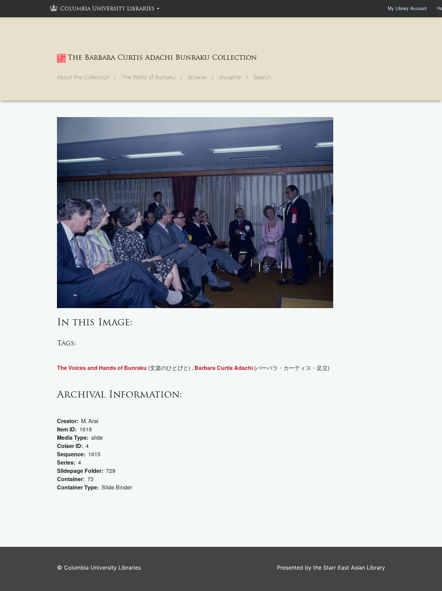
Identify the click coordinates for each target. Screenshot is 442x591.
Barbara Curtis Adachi (223, 368)
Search (262, 77)
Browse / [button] (200, 77)
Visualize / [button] (233, 77)
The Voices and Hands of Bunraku (102, 368)
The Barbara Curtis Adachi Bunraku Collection (162, 57)
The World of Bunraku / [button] (152, 77)
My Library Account (407, 8)
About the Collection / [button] (86, 77)
